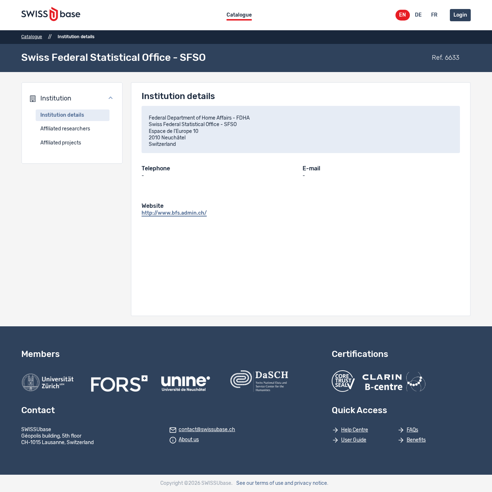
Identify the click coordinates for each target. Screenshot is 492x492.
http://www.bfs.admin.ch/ (174, 213)
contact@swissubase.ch (207, 429)
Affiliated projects (60, 143)
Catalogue (239, 15)
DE (418, 15)
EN (402, 15)
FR (434, 15)
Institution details (62, 115)
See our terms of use (259, 483)
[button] (72, 98)
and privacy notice (306, 483)
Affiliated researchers (65, 128)
